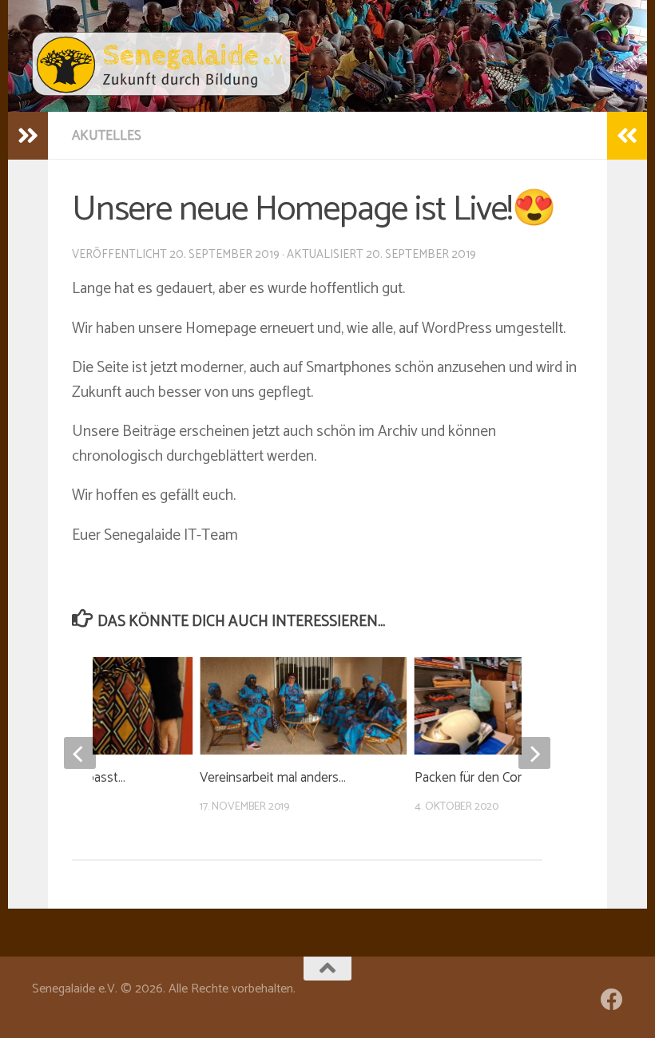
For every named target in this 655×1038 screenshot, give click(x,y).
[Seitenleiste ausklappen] (28, 136)
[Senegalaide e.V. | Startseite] (161, 64)
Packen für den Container (486, 778)
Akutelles (106, 136)
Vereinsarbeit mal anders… (273, 778)
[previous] (80, 753)
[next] (534, 753)
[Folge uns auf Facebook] (612, 999)
